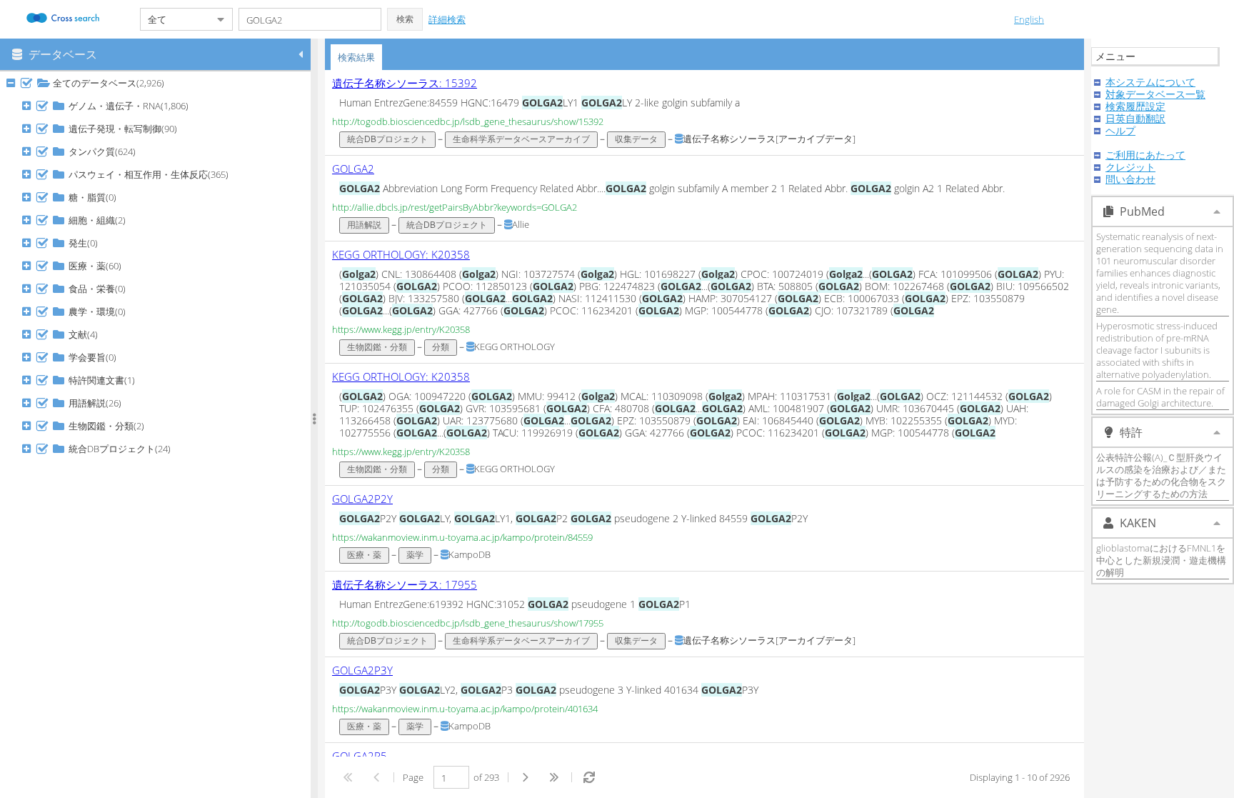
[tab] (356, 57)
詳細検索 (447, 19)
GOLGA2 (353, 168)
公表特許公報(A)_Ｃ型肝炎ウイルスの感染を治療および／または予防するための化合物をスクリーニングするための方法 (1161, 475)
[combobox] (175, 19)
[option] (704, 113)
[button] (405, 19)
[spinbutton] (451, 777)
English (1029, 19)
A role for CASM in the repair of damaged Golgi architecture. (1160, 396)
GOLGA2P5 (359, 756)
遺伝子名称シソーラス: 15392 (404, 83)
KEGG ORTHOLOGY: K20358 (401, 254)
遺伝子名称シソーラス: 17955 (404, 584)
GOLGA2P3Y (362, 670)
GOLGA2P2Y (362, 499)
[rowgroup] (159, 434)
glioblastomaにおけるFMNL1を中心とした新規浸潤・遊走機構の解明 (1161, 560)
